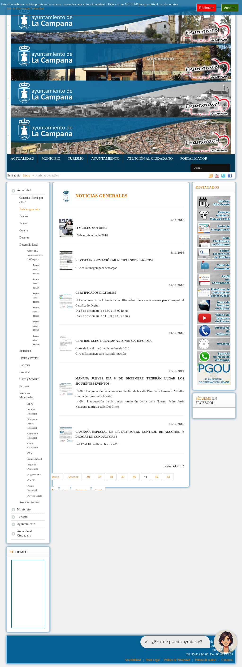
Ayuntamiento (105, 158)
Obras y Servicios (29, 379)
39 (123, 476)
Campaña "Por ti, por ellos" (31, 199)
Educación (25, 350)
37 (99, 476)
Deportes (24, 237)
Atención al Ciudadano (150, 158)
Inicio (55, 476)
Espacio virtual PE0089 (36, 298)
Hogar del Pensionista (32, 467)
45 (64, 490)
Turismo (76, 158)
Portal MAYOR (193, 158)
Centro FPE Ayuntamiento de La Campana (35, 255)
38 (111, 476)
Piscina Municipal (32, 488)
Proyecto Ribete (34, 496)
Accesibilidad (133, 659)
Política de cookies (206, 659)
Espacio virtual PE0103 (36, 311)
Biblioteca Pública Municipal (32, 423)
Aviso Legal (153, 659)
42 (156, 476)
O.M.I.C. (31, 480)
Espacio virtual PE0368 (36, 269)
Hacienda (24, 365)
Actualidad (22, 158)
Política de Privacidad (177, 659)
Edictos (23, 223)
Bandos (23, 216)
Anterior (73, 476)
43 (168, 476)
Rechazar (206, 7)
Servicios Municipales (26, 395)
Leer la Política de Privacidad (25, 8)
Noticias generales (29, 209)
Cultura (23, 230)
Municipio (51, 158)
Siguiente (81, 490)
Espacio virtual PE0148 (36, 340)
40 (134, 476)
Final (98, 490)
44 (53, 490)
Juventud (24, 372)
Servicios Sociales (29, 502)
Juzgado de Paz (34, 474)
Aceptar (230, 7)
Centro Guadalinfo (32, 445)
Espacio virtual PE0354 (36, 283)
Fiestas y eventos (29, 357)
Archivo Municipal (32, 411)
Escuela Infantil (34, 459)
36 (88, 476)
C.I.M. (30, 453)
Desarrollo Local (28, 244)
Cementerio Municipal (32, 436)
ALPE (30, 404)
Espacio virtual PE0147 (36, 326)
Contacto (227, 659)
